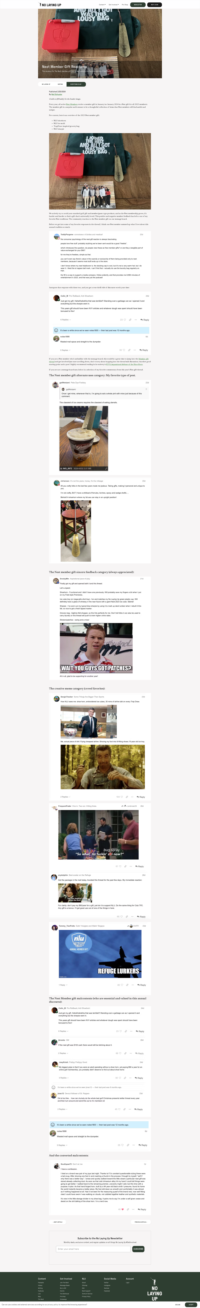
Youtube (106, 1288)
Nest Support (86, 1291)
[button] (100, 171)
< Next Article (57, 1222)
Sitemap (84, 1285)
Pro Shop (125, 5)
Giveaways (63, 1299)
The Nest (41, 1299)
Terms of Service (87, 1293)
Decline (177, 1304)
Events (62, 1291)
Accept (191, 1304)
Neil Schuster (57, 94)
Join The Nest (64, 1282)
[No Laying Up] (49, 5)
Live (39, 1293)
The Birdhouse (64, 1293)
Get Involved (113, 5)
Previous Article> (141, 1222)
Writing (60, 84)
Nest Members (72, 104)
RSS (83, 1288)
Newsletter (138, 4)
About (84, 1282)
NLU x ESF (63, 1288)
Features (41, 1291)
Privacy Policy (86, 1296)
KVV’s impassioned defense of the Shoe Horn (124, 364)
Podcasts (41, 1282)
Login (127, 1282)
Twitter (106, 1282)
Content (101, 5)
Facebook (107, 1291)
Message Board (65, 1285)
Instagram (107, 1285)
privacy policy (52, 1305)
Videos (40, 1285)
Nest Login (154, 4)
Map (39, 1296)
